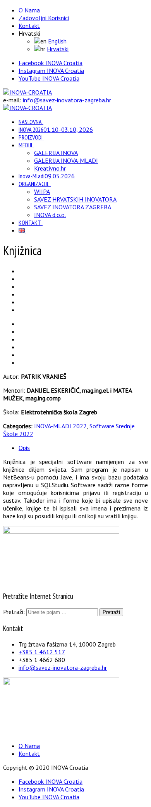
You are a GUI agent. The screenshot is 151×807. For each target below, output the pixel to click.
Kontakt (29, 25)
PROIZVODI (31, 137)
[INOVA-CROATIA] (27, 92)
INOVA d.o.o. (50, 215)
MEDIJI (25, 145)
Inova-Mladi (47, 176)
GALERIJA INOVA (56, 153)
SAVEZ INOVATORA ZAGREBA (72, 207)
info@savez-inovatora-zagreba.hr (67, 100)
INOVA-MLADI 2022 (60, 426)
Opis (24, 448)
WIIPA (42, 191)
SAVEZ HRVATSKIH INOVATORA (75, 199)
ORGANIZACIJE (34, 184)
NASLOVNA (30, 122)
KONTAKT (30, 222)
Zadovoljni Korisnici (44, 18)
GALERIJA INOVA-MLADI (66, 160)
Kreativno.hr (50, 168)
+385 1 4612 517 (42, 652)
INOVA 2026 (56, 129)
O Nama (29, 10)
